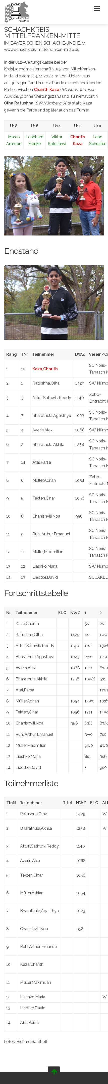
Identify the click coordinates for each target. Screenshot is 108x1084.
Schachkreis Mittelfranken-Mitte (42, 33)
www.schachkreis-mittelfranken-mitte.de (41, 49)
